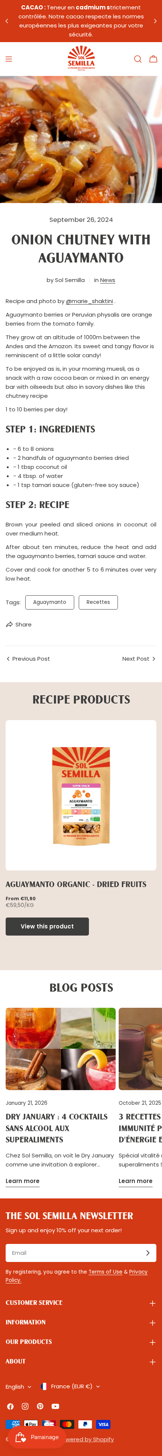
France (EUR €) (72, 1386)
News (107, 280)
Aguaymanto (49, 602)
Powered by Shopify (86, 1439)
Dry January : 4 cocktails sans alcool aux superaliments (56, 1129)
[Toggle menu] (8, 59)
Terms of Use (105, 1272)
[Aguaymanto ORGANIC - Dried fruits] (81, 795)
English (15, 1387)
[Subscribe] (148, 1253)
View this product (47, 926)
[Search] (137, 59)
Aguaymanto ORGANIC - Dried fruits (76, 885)
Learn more (23, 1181)
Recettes (98, 602)
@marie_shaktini (89, 301)
